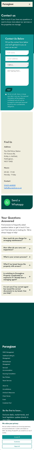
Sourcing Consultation (9, 374)
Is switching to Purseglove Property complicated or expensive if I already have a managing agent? (14, 276)
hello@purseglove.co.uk (13, 188)
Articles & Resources (9, 393)
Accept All (17, 437)
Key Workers (6, 377)
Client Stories (6, 396)
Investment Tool (7, 403)
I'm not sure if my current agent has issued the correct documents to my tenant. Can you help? (15, 290)
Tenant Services (7, 381)
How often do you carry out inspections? (14, 248)
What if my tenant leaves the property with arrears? (14, 265)
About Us (5, 386)
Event (4, 399)
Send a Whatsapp (17, 202)
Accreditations (7, 389)
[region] (17, 435)
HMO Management (8, 352)
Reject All (17, 446)
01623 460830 (10, 185)
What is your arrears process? (15, 257)
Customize (17, 442)
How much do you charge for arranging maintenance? (15, 239)
